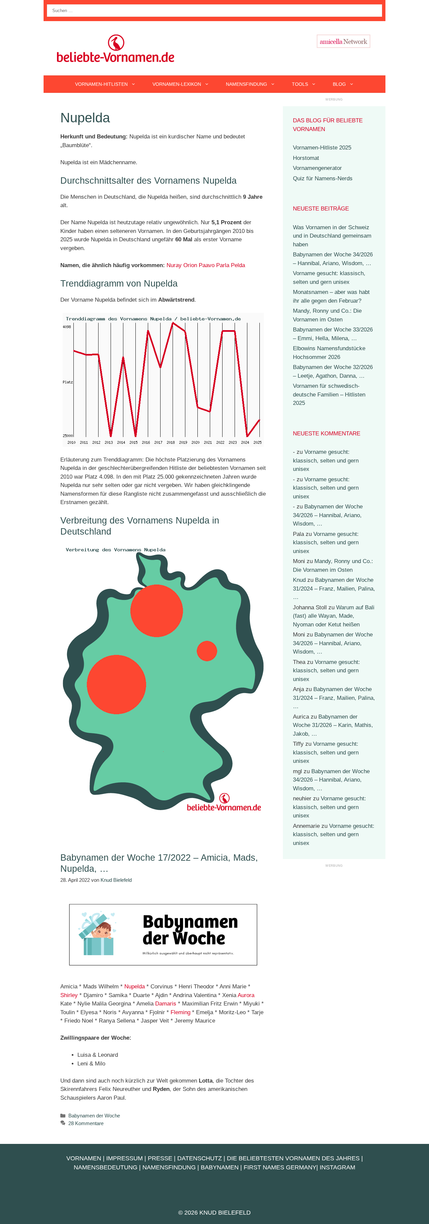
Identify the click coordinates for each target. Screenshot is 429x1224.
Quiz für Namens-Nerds (323, 178)
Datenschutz (199, 1158)
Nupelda (134, 986)
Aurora (246, 995)
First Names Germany (280, 1167)
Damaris (165, 1003)
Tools (300, 84)
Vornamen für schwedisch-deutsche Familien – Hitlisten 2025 (329, 394)
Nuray (174, 265)
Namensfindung (246, 84)
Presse (160, 1158)
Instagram (337, 1167)
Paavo (206, 265)
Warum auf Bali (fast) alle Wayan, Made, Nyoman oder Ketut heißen (333, 616)
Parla (222, 265)
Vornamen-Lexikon (176, 84)
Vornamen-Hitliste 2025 (322, 147)
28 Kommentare (86, 1123)
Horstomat (306, 158)
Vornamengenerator (317, 168)
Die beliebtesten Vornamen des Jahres (293, 1158)
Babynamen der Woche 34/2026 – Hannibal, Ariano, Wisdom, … (328, 515)
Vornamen (83, 1158)
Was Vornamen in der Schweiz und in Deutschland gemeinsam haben (332, 236)
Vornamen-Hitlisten (101, 84)
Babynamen (220, 1167)
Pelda (238, 265)
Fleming (180, 1012)
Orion (190, 265)
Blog (339, 84)
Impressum (124, 1158)
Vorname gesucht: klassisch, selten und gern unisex (326, 460)
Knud (299, 580)
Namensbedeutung (105, 1167)
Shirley (69, 995)
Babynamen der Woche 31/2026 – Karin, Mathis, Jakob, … (333, 725)
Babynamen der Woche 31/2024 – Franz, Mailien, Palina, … (334, 588)
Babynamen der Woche (94, 1115)
